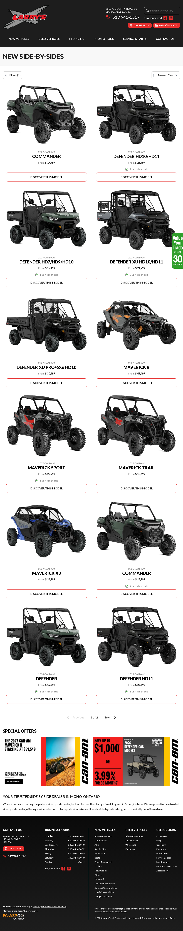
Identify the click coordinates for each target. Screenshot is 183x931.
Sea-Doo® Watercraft (105, 883)
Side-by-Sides (101, 849)
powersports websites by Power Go (49, 906)
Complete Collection (104, 896)
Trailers (98, 866)
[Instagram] (171, 18)
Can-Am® (99, 879)
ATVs (97, 844)
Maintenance (162, 862)
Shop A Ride (23, 910)
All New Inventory (103, 836)
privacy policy (152, 918)
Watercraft (100, 853)
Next (107, 717)
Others (98, 875)
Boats (97, 857)
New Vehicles (19, 38)
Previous (78, 717)
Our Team (161, 844)
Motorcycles (101, 840)
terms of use (169, 918)
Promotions (104, 38)
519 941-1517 (126, 17)
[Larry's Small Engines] (47, 17)
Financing (77, 38)
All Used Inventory (134, 836)
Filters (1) (15, 75)
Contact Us (165, 38)
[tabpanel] (65, 849)
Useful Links (166, 829)
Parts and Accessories (167, 866)
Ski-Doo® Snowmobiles (106, 888)
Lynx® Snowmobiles (104, 892)
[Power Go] (35, 917)
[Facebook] (165, 18)
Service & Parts (135, 38)
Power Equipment (103, 862)
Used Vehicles (49, 38)
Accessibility (162, 870)
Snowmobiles (101, 870)
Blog (158, 840)
